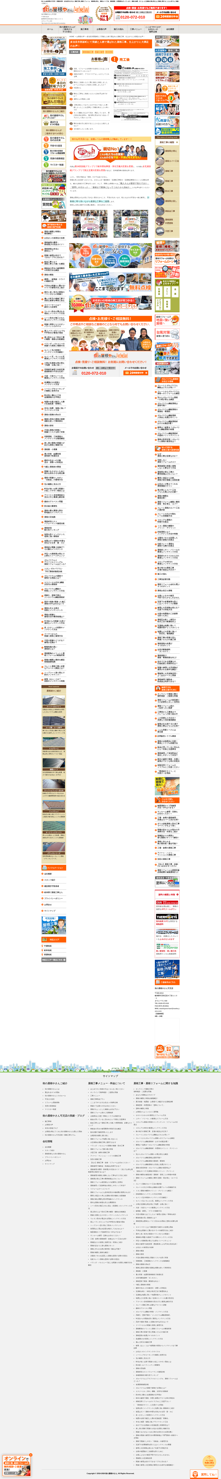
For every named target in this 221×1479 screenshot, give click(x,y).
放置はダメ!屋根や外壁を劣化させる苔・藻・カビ (54, 542)
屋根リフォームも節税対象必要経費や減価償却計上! (168, 871)
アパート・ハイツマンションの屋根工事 (166, 854)
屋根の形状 (49, 426)
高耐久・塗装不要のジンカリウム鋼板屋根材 (54, 596)
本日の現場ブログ (51, 1128)
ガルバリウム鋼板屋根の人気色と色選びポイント (153, 1164)
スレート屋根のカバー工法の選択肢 (168, 509)
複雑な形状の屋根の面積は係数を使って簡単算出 (153, 1268)
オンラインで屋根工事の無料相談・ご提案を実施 (167, 695)
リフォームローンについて (100, 1189)
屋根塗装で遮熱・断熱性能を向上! (166, 656)
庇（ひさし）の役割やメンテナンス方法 (54, 628)
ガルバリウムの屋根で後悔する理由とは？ (53, 577)
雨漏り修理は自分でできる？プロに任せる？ (54, 256)
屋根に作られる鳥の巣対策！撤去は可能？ (105, 1249)
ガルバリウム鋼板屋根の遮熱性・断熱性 (167, 410)
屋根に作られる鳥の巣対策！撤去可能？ (167, 843)
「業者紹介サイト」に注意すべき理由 (166, 772)
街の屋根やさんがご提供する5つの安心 (67, 29)
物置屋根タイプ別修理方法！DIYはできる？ (166, 807)
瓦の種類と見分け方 (52, 484)
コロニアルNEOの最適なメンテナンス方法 (167, 563)
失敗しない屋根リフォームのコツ (166, 461)
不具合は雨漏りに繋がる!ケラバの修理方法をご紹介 (154, 1230)
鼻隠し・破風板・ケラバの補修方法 (54, 280)
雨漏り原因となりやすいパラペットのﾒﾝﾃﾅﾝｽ (54, 325)
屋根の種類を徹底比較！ (163, 497)
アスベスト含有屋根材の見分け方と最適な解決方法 (154, 1301)
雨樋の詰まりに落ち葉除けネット (102, 1246)
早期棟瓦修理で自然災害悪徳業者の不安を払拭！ (54, 370)
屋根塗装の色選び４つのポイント (164, 644)
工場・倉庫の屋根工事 (166, 848)
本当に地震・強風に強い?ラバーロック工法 (55, 409)
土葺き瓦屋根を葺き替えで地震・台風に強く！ (54, 364)
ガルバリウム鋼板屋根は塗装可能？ (167, 404)
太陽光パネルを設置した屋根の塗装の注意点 (167, 539)
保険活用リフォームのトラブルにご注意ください (168, 766)
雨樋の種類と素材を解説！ (100, 1252)
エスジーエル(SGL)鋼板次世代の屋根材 (54, 583)
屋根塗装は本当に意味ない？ (51, 250)
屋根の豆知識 (49, 517)
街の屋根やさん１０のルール (55, 1096)
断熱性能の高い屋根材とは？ (50, 648)
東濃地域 (47, 955)
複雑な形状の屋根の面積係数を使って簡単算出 (54, 420)
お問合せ (48, 905)
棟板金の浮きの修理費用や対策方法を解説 (54, 269)
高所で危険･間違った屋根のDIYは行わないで (152, 1322)
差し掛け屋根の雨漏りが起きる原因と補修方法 (54, 444)
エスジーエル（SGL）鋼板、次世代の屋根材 (152, 1391)
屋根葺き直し (171, 201)
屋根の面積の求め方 (52, 415)
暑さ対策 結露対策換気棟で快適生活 (52, 455)
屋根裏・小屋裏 (50, 449)
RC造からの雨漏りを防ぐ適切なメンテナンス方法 (54, 622)
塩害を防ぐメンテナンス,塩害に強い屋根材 (54, 535)
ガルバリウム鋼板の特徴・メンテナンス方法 (152, 1312)
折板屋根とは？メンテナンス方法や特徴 (167, 533)
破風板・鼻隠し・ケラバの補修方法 (149, 1211)
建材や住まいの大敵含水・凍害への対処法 (53, 461)
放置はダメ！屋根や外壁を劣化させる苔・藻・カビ (154, 1412)
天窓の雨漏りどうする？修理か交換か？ (54, 641)
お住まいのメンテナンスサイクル (148, 1351)
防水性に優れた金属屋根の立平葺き (149, 1395)
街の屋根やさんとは (52, 1089)
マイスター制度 (50, 1109)
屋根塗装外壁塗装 (169, 221)
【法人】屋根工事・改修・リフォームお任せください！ (110, 1162)
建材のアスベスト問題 (53, 502)
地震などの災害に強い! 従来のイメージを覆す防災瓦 (155, 1298)
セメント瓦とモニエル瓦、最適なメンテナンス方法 (154, 1201)
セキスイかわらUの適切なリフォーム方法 (151, 1115)
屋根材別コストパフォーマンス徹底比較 (54, 522)
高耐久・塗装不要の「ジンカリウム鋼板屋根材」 (153, 1315)
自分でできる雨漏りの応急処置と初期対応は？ (167, 662)
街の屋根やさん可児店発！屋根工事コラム (60, 1135)
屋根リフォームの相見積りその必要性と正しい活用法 (168, 701)
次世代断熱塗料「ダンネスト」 (163, 650)
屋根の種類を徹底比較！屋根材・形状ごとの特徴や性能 (156, 1174)
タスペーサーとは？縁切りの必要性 (52, 306)
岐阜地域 (47, 950)
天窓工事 (169, 231)
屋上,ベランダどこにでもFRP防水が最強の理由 (54, 332)
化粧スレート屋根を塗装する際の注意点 (165, 545)
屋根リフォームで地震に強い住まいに (104, 1139)
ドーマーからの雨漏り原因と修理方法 (53, 635)
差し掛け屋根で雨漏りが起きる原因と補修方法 (153, 1428)
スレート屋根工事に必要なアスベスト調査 (151, 1305)
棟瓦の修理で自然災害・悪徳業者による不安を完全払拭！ (157, 1244)
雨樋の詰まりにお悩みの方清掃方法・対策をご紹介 (168, 831)
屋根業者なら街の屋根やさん (55, 1154)
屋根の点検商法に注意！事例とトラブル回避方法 (167, 742)
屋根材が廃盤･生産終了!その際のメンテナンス (54, 548)
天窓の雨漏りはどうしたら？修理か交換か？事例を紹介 (156, 1214)
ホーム (50, 29)
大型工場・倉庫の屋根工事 (100, 1152)
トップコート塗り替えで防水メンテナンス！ (54, 674)
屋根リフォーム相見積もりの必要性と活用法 (106, 1182)
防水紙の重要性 (50, 506)
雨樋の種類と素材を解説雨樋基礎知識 (54, 661)
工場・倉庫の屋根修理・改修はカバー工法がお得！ (168, 819)
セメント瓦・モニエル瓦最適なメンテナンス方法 (54, 358)
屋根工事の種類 (167, 142)
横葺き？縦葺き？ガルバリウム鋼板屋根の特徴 (168, 428)
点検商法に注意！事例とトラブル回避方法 (105, 1116)
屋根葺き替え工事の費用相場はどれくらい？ (167, 473)
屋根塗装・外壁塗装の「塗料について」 (150, 1105)
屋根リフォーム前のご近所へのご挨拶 (165, 707)
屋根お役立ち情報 (164, 591)
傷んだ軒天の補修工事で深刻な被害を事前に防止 (54, 299)
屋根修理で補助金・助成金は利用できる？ (166, 680)
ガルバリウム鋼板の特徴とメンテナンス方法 (54, 590)
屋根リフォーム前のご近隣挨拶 (101, 1113)
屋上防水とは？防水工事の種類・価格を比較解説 (54, 338)
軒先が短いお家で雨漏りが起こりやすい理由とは (54, 490)
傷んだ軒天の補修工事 (144, 1342)
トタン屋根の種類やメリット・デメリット (166, 527)
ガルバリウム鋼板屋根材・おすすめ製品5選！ (152, 1141)
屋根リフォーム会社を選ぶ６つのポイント (168, 585)
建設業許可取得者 (51, 886)
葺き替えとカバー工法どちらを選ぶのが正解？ (167, 491)
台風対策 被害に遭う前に (99, 1135)
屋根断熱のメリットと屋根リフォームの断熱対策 (54, 654)
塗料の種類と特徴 (166, 894)
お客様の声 (101, 29)
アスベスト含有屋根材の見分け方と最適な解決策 (54, 496)
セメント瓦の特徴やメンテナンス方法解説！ (54, 351)
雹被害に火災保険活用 (144, 1458)
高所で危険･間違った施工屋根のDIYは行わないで (54, 603)
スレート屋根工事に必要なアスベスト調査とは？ (54, 667)
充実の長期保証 (50, 1106)
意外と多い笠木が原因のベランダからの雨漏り (54, 293)
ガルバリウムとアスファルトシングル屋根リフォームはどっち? (55, 562)
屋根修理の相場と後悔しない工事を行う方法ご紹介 (108, 1175)
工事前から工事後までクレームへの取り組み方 (167, 713)
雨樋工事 (169, 181)
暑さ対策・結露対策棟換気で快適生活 (149, 1274)
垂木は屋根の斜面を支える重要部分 (103, 1202)
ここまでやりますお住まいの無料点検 (153, 29)
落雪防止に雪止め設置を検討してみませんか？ (107, 1229)
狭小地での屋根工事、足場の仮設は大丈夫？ (152, 1131)
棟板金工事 (170, 211)
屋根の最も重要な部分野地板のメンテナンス (53, 511)
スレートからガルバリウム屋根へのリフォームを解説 (168, 392)
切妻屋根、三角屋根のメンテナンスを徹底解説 (54, 437)
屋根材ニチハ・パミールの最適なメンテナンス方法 (168, 551)
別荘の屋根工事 (163, 859)
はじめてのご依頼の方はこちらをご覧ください (107, 1089)
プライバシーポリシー (53, 898)
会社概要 (170, 29)
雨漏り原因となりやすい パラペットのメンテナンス (109, 1215)
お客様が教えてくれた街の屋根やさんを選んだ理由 (63, 1131)
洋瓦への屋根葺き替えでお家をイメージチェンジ (54, 555)
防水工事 (169, 191)
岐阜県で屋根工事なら (53, 892)
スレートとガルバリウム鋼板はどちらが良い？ (167, 386)
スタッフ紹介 (49, 880)
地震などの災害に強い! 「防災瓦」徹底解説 (166, 632)
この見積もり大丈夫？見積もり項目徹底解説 (166, 719)
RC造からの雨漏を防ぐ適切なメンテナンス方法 (153, 1318)
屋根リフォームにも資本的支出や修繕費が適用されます (110, 1192)
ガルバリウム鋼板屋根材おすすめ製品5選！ (167, 422)
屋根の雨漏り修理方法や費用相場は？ (54, 616)
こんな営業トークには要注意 (166, 731)
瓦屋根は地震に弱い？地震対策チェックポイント (168, 626)
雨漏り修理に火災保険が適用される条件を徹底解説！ (155, 1465)
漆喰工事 (169, 171)
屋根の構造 (49, 275)
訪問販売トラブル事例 (166, 736)
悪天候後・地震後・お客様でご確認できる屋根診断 (154, 1102)
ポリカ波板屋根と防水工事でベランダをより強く (168, 825)
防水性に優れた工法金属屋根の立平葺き (52, 396)
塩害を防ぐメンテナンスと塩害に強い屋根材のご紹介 (155, 1408)
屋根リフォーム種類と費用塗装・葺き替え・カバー (168, 503)
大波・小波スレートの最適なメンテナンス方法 (54, 377)
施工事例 (84, 29)
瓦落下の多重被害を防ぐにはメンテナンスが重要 (167, 603)
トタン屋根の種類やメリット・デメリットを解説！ (154, 1191)
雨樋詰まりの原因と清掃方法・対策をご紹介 (106, 1242)
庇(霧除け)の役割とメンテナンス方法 (52, 383)
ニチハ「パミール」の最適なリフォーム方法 (152, 1118)
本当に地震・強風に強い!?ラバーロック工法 (152, 1422)
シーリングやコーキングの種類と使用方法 (54, 390)
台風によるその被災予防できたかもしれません (168, 597)
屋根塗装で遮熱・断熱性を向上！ (148, 1281)
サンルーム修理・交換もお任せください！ (167, 813)
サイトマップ (49, 911)
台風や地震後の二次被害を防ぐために (167, 615)
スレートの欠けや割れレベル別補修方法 (166, 515)
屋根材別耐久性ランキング (51, 529)
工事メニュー (136, 29)
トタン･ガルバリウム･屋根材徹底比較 (53, 570)
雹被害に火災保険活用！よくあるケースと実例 (167, 674)
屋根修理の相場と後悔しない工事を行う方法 (166, 467)
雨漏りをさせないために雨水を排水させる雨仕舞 (54, 472)
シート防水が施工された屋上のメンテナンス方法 (54, 319)
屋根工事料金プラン (97, 1099)
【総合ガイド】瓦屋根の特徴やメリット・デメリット (155, 1171)
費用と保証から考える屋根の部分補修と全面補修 (108, 1196)
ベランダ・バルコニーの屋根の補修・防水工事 (107, 1146)
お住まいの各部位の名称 (54, 238)
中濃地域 (47, 946)
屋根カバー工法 (172, 161)
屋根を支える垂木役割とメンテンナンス (53, 609)
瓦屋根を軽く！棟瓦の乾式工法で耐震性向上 (152, 1291)
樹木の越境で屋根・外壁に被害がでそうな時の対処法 (168, 760)
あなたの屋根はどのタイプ (145, 1095)
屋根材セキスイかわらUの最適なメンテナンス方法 (168, 557)
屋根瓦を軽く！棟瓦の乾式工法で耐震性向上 (166, 621)
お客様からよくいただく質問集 (147, 1112)
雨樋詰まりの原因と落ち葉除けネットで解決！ (168, 837)
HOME (71, 36)
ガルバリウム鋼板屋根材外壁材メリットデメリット (168, 434)
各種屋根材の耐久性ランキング (147, 1375)
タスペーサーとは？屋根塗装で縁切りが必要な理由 (154, 1227)
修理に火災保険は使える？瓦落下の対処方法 (168, 609)
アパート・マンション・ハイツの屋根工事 (105, 1156)
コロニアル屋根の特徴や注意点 (164, 521)
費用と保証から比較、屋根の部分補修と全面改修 (168, 479)
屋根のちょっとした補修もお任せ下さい (104, 1109)
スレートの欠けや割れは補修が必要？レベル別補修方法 (156, 1187)
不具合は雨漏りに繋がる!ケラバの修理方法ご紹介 (54, 287)
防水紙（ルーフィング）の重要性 (148, 1365)
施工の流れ (119, 29)
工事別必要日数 (163, 579)
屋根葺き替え (171, 151)
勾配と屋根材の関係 (52, 467)
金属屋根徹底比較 (142, 1384)
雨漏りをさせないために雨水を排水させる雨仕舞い (154, 1432)
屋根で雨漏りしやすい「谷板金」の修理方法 (53, 479)
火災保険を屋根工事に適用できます (103, 1142)
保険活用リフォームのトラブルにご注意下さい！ (153, 1401)
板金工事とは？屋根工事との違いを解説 (54, 263)
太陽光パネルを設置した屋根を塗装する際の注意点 (108, 1256)
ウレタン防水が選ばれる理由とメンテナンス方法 (54, 312)
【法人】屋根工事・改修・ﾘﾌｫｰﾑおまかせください (168, 865)
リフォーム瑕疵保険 (52, 1102)
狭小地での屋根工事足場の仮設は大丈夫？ (166, 569)
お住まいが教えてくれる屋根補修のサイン (167, 485)
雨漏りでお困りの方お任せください (103, 1106)
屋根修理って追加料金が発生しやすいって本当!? (167, 754)
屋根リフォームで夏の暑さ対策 (101, 1149)
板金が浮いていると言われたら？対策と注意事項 (168, 748)
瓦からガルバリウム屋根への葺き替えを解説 (167, 398)
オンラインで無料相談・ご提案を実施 (104, 1092)
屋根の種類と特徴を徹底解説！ (52, 232)
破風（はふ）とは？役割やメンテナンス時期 (54, 680)
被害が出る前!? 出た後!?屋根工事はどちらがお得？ (168, 725)
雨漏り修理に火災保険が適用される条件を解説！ (167, 668)
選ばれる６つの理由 (52, 1092)
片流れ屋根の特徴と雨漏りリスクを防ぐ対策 (54, 431)
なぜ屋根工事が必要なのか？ (167, 455)
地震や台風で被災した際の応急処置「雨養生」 (54, 403)
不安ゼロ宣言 (50, 1099)
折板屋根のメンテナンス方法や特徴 (149, 1194)
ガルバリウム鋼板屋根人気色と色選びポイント (167, 416)
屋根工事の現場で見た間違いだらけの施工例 (166, 638)
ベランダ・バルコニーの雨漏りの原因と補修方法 (54, 345)
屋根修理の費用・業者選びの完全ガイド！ (54, 243)
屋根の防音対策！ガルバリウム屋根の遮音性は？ (168, 440)
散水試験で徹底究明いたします (101, 1132)
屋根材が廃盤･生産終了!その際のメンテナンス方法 (154, 1237)
